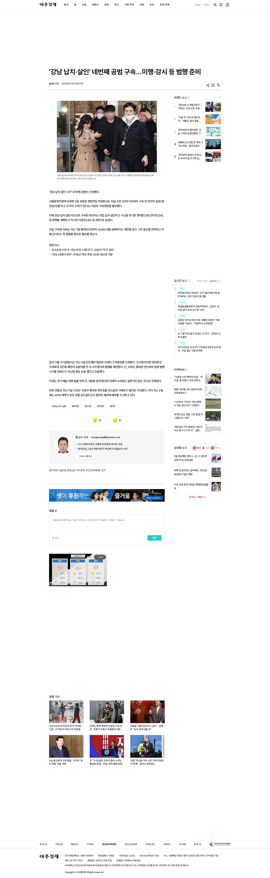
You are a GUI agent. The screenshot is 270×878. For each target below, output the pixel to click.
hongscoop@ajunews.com (105, 437)
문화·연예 (164, 4)
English (198, 5)
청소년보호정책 (131, 844)
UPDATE (213, 281)
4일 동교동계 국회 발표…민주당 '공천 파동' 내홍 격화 (66, 762)
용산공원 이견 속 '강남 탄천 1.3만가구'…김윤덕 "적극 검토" (83, 249)
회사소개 (43, 844)
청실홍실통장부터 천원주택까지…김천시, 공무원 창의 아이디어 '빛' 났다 (198, 308)
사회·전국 (129, 4)
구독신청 (58, 844)
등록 (154, 537)
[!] (219, 97)
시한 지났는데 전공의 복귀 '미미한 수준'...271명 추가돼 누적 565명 (65, 728)
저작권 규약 (150, 844)
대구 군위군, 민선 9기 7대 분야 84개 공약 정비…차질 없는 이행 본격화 (199, 349)
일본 (208, 448)
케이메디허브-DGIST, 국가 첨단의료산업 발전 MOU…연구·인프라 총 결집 (199, 294)
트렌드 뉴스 (180, 97)
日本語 (206, 5)
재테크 (95, 4)
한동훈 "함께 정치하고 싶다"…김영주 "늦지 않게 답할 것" (146, 728)
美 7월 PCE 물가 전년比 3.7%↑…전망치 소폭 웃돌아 (199, 335)
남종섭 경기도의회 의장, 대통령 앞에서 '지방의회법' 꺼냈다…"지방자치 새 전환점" (199, 322)
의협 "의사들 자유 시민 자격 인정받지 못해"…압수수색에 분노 (147, 762)
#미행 (112, 406)
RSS (196, 844)
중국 (66, 4)
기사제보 (89, 844)
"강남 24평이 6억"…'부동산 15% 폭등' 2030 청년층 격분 (82, 254)
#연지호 (88, 406)
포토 (152, 4)
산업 (84, 4)
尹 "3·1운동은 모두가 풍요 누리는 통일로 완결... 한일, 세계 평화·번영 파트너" (106, 762)
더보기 (188, 498)
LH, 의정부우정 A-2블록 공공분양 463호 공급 (100, 444)
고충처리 (166, 844)
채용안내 (74, 844)
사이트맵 (182, 844)
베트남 (218, 448)
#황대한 (75, 406)
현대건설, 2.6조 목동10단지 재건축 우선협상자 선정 (102, 448)
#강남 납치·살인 (59, 406)
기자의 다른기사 (85, 456)
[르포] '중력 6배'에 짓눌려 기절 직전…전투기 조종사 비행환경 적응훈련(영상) (106, 728)
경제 (106, 4)
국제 (142, 4)
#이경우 (100, 406)
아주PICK (179, 369)
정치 (116, 4)
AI (75, 4)
